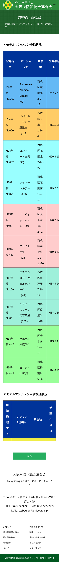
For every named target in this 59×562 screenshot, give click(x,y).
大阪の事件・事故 (37, 537)
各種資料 (7, 543)
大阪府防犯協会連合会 (29, 474)
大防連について (36, 527)
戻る (29, 456)
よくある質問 (35, 543)
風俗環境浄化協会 (11, 532)
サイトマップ (35, 548)
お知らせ (7, 527)
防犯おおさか (35, 532)
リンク (6, 548)
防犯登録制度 (9, 537)
